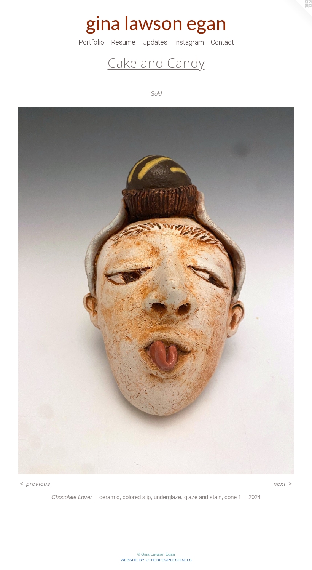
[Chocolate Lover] (156, 290)
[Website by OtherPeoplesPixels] (297, 15)
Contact (222, 42)
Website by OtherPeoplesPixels (156, 560)
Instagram (189, 42)
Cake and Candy (156, 63)
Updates (154, 42)
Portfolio (91, 42)
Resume (123, 42)
